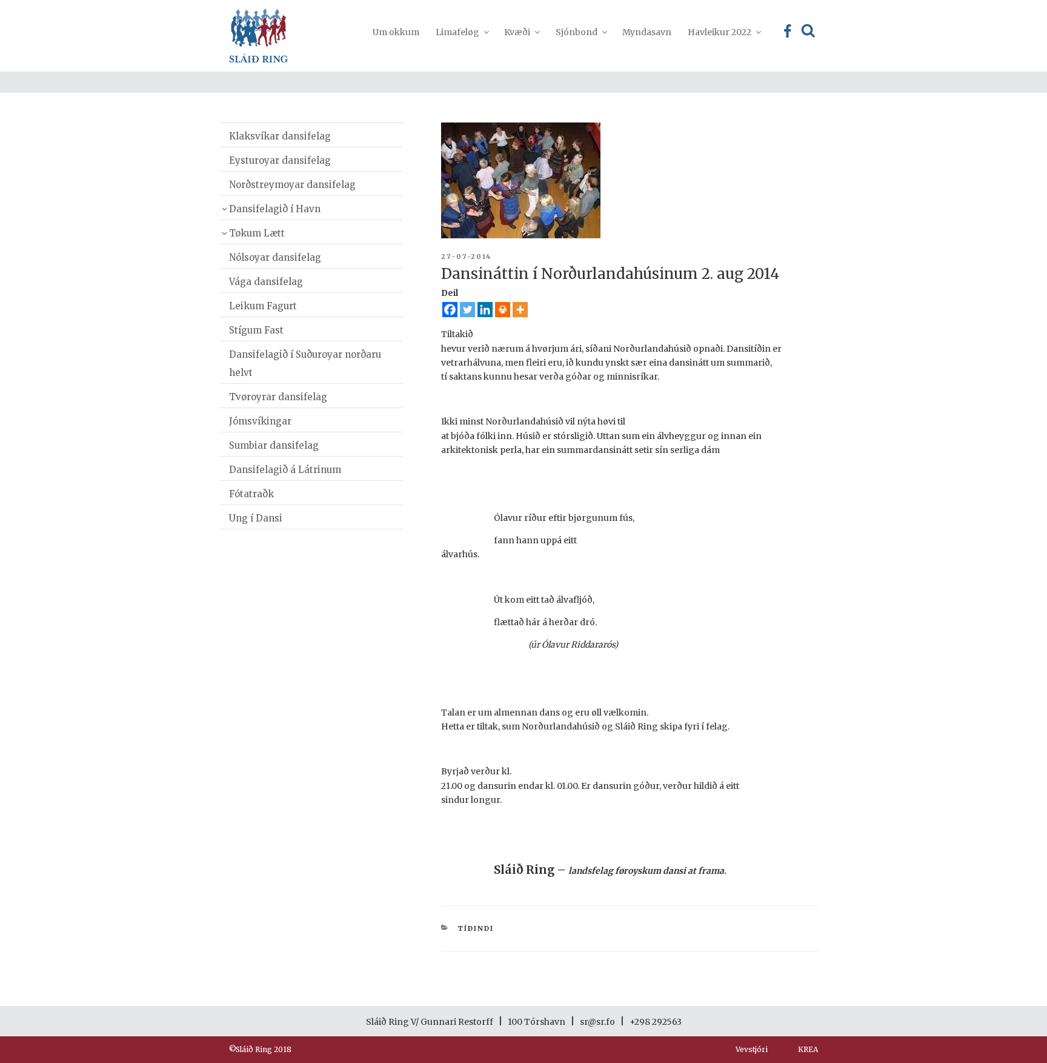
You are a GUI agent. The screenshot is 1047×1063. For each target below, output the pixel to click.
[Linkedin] (485, 309)
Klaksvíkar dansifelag (280, 136)
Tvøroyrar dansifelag (278, 397)
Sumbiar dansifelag (274, 445)
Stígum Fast (256, 330)
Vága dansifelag (266, 281)
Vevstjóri (752, 1049)
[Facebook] (449, 309)
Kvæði (517, 32)
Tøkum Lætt (257, 233)
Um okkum (396, 32)
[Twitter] (467, 309)
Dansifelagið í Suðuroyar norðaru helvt (305, 363)
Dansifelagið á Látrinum (285, 469)
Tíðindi (475, 928)
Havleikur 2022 (719, 32)
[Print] (502, 309)
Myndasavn (646, 32)
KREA (808, 1049)
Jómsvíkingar (260, 421)
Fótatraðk (251, 494)
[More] (520, 309)
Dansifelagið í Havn (275, 209)
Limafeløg (457, 32)
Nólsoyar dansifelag (275, 257)
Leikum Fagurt (263, 306)
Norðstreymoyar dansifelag (292, 184)
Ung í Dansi (255, 518)
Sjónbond (576, 32)
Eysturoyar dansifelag (280, 160)
